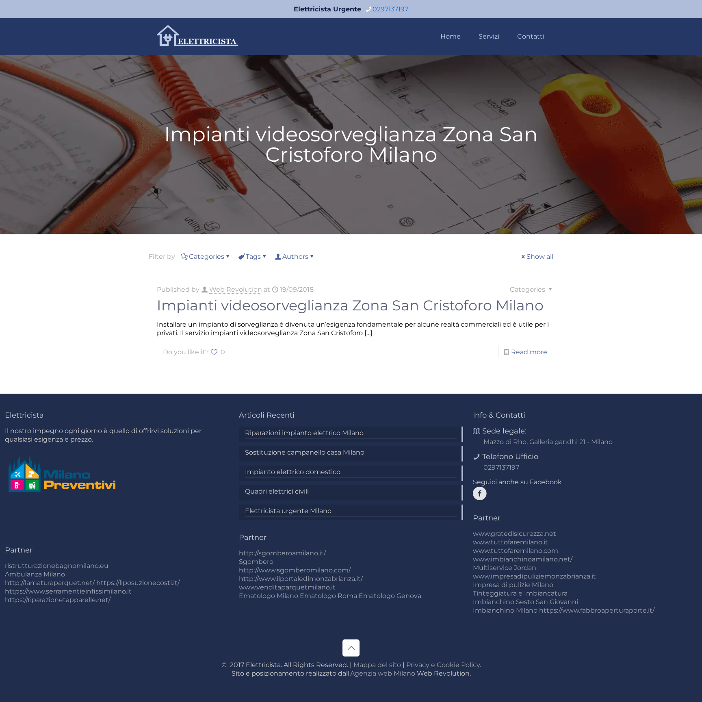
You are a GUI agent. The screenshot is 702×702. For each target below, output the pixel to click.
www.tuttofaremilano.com (515, 551)
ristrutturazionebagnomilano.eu (56, 566)
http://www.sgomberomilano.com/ (295, 570)
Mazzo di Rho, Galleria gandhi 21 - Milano (548, 442)
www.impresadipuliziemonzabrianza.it (534, 576)
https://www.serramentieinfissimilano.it (68, 591)
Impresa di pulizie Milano (513, 585)
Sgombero (256, 562)
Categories (206, 256)
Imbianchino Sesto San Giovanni (525, 602)
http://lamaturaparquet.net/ (50, 583)
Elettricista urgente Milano (288, 511)
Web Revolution (235, 289)
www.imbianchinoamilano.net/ (522, 559)
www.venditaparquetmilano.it (287, 587)
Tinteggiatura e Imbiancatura (520, 593)
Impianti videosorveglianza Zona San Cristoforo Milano (350, 305)
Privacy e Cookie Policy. (443, 665)
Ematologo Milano (268, 596)
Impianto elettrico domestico (292, 472)
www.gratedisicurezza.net (514, 533)
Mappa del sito (377, 665)
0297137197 (390, 9)
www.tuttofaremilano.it (510, 542)
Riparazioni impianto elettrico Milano (304, 433)
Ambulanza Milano (35, 574)
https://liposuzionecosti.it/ (138, 583)
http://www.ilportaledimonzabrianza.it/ (301, 579)
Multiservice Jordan (504, 568)
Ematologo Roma (328, 596)
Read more (529, 352)
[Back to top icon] (351, 647)
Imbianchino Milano (505, 610)
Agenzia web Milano (382, 673)
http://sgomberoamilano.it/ (282, 553)
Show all (539, 256)
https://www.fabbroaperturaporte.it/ (596, 610)
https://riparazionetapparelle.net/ (57, 600)
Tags (253, 256)
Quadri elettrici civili (277, 491)
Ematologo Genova (390, 596)
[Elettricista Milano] (198, 36)
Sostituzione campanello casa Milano (304, 452)
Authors (295, 256)
